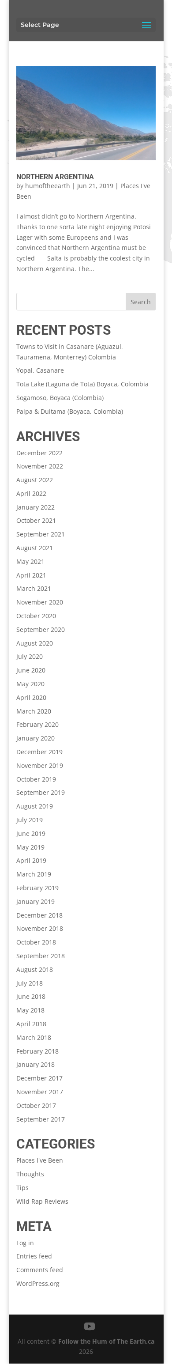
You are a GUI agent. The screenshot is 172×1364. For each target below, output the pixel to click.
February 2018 (37, 1051)
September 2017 (40, 1119)
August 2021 (34, 548)
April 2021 (31, 575)
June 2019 (30, 833)
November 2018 (39, 928)
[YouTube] (89, 1326)
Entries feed (34, 1256)
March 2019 (33, 874)
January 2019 (35, 901)
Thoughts (30, 1174)
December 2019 (39, 752)
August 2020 (34, 643)
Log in (25, 1243)
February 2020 (37, 724)
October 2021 (36, 520)
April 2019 (31, 860)
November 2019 (39, 765)
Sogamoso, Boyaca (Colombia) (60, 397)
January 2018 (35, 1064)
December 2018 (39, 915)
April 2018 (31, 1024)
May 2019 (30, 847)
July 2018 (29, 983)
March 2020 (33, 711)
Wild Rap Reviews (42, 1201)
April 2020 (31, 697)
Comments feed (39, 1270)
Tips (22, 1187)
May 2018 (30, 1010)
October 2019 (36, 779)
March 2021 (33, 588)
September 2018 (40, 956)
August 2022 (34, 480)
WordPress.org (38, 1283)
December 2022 (39, 453)
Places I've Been (39, 1160)
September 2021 (40, 534)
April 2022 (31, 493)
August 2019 (34, 806)
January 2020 (35, 738)
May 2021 (30, 561)
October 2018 (36, 942)
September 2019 (40, 792)
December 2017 (39, 1078)
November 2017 (39, 1092)
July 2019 (29, 820)
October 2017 (36, 1105)
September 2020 (40, 629)
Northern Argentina (55, 177)
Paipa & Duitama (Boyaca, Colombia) (69, 411)
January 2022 (35, 507)
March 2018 (33, 1037)
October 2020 (36, 616)
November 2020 (39, 602)
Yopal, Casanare (40, 370)
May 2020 (30, 684)
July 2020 (29, 656)
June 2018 (30, 996)
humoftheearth (47, 185)
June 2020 (30, 670)
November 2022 (39, 466)
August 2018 (34, 969)
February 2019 (37, 888)
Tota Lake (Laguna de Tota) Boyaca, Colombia (82, 384)
